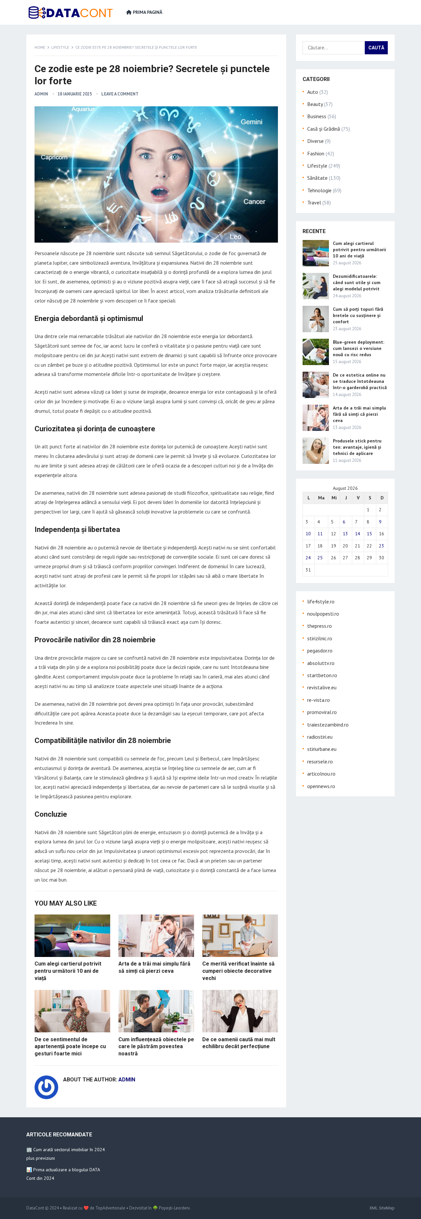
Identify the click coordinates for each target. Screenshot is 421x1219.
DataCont (35, 1208)
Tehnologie (319, 190)
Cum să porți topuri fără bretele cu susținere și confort (358, 315)
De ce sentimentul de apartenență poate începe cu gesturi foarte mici (70, 1046)
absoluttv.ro (320, 663)
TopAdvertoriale (110, 1208)
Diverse (315, 141)
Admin (41, 94)
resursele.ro (320, 761)
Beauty (315, 104)
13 (345, 534)
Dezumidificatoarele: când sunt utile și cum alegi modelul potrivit (357, 282)
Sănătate (317, 177)
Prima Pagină (147, 12)
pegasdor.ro (320, 650)
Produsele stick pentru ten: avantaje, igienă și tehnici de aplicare (357, 447)
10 (308, 534)
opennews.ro (321, 786)
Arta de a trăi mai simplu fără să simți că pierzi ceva (359, 414)
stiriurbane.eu (321, 749)
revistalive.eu (321, 687)
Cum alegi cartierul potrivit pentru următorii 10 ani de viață (68, 971)
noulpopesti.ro (323, 613)
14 (357, 534)
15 (369, 534)
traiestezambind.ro (328, 724)
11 (320, 534)
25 (320, 558)
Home (40, 47)
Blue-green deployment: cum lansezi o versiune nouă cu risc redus (358, 348)
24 (308, 558)
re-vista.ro (318, 700)
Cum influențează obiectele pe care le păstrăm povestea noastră (156, 1046)
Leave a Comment (119, 94)
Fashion (315, 153)
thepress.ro (319, 626)
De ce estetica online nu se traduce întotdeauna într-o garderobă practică (360, 381)
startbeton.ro (322, 675)
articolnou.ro (321, 773)
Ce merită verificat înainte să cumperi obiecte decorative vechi (238, 971)
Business (316, 116)
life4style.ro (320, 601)
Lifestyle (60, 47)
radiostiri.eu (320, 736)
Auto (312, 92)
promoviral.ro (322, 712)
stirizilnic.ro (319, 638)
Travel (314, 202)
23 (381, 546)
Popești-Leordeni (174, 1208)
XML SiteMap (382, 1208)
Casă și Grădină (323, 128)
